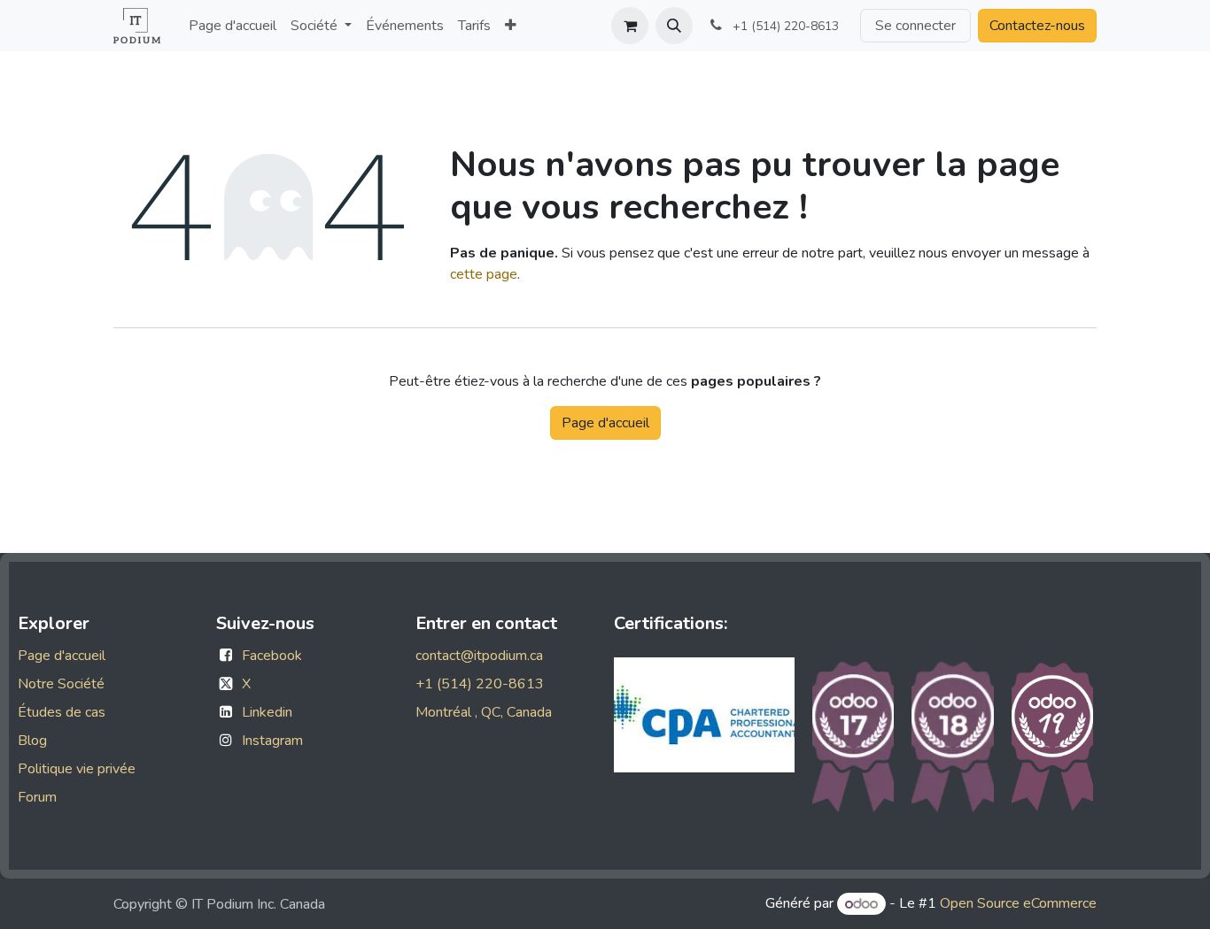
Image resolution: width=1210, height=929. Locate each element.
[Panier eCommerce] (629, 25)
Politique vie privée (77, 769)
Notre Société (61, 684)
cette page (483, 274)
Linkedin (267, 712)
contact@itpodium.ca (479, 655)
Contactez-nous (1037, 25)
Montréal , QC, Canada (483, 712)
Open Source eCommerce (1018, 904)
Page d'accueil (605, 423)
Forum (37, 797)
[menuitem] (232, 25)
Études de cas (61, 712)
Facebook (272, 655)
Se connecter (915, 25)
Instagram (272, 740)
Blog (32, 740)
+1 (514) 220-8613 (479, 684)
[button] (674, 25)
